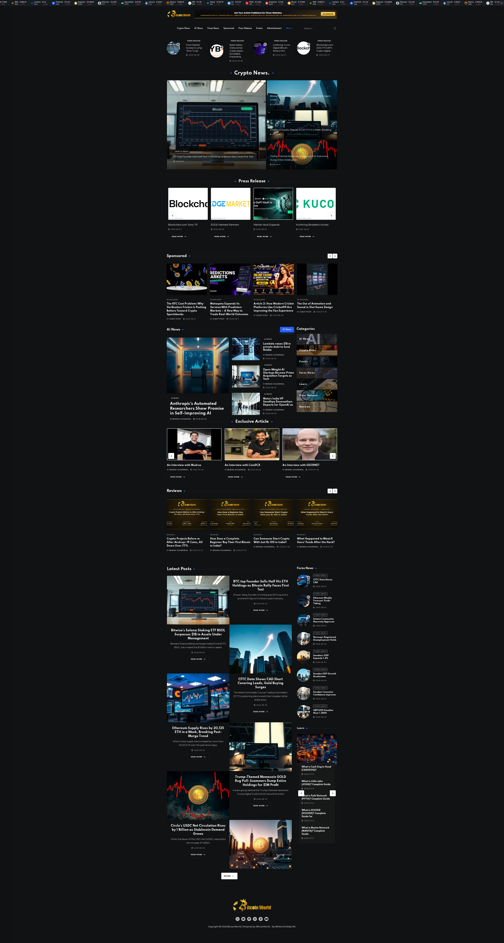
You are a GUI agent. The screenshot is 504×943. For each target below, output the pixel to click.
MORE (227, 876)
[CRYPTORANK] (501, 3)
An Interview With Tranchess (301, 465)
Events (259, 28)
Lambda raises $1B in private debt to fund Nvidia (277, 347)
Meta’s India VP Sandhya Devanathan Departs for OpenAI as (278, 401)
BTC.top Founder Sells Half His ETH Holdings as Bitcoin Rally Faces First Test (213, 156)
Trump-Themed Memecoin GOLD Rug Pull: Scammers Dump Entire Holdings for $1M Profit (260, 781)
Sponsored (229, 28)
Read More (177, 236)
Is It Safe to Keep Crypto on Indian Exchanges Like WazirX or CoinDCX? (317, 542)
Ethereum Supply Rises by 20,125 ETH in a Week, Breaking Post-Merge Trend (198, 732)
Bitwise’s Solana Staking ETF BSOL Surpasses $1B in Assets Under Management (198, 634)
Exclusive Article (176, 459)
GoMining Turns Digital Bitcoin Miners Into (281, 48)
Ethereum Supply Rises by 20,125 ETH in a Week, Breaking (300, 130)
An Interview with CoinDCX (185, 465)
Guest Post (175, 319)
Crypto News (183, 28)
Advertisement (274, 28)
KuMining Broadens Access (227, 224)
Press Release (245, 28)
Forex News (213, 28)
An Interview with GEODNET (243, 465)
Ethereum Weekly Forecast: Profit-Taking (322, 601)
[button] (172, 215)
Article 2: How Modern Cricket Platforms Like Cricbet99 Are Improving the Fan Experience (274, 307)
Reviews (171, 535)
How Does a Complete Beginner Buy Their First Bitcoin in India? (187, 542)
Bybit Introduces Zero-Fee (269, 224)
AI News (198, 28)
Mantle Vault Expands (181, 224)
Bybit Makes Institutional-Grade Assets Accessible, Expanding (236, 51)
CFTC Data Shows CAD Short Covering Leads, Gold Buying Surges (260, 683)
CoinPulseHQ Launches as (311, 224)
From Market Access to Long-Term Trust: (194, 48)
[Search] (335, 28)
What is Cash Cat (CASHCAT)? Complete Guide (314, 813)
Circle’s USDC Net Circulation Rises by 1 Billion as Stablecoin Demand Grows (198, 830)
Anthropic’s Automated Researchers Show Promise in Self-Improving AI (197, 408)
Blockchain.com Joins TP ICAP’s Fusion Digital (324, 48)
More (288, 28)
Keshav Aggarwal (182, 419)
